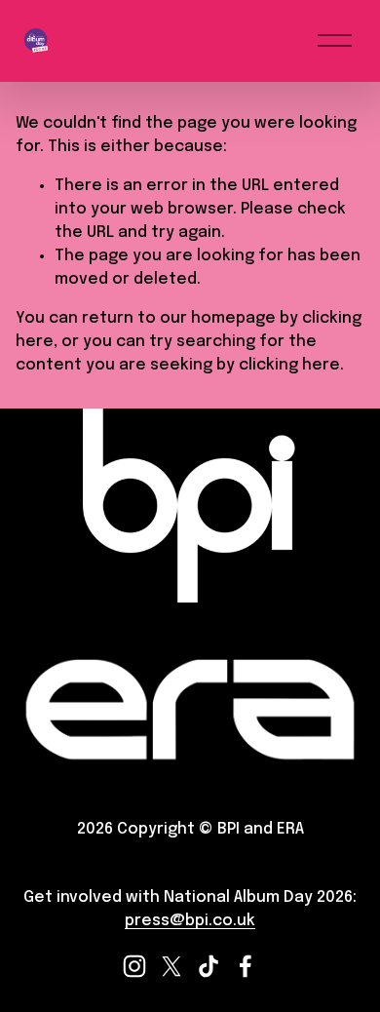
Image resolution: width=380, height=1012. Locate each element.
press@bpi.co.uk (190, 921)
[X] (171, 966)
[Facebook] (245, 966)
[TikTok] (208, 966)
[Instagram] (134, 966)
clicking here (289, 365)
